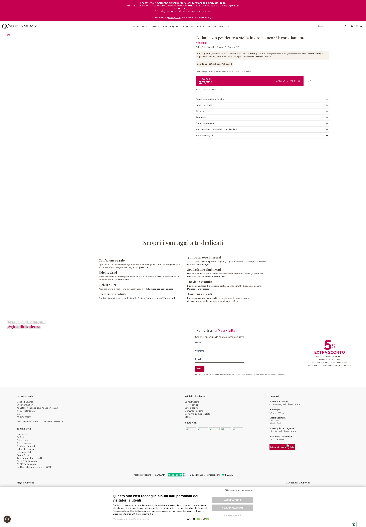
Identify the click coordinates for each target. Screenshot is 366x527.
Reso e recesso (23, 443)
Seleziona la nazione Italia (282, 447)
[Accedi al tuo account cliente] (352, 26)
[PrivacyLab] (202, 518)
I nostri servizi (191, 405)
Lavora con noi (192, 408)
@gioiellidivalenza (23, 326)
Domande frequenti (194, 411)
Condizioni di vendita (26, 446)
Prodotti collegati (204, 135)
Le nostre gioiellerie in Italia (197, 414)
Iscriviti (200, 369)
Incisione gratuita (24, 452)
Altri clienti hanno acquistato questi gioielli (216, 129)
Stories (188, 417)
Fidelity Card (108, 272)
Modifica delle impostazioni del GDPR (34, 467)
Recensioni (201, 117)
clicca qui (204, 11)
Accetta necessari (232, 508)
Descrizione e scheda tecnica (210, 99)
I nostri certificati (204, 105)
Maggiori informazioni (198, 289)
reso (165, 5)
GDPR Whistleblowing (26, 464)
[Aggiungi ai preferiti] (309, 81)
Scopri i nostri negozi (162, 289)
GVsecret (200, 111)
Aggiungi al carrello (288, 81)
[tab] (262, 99)
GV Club (20, 437)
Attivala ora (124, 280)
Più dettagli (169, 298)
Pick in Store (22, 440)
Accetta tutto (232, 500)
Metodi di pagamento (26, 449)
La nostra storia (192, 402)
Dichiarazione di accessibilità (29, 458)
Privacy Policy (22, 455)
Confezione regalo (205, 123)
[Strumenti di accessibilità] (354, 524)
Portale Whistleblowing (27, 461)
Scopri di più (141, 267)
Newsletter (233, 374)
